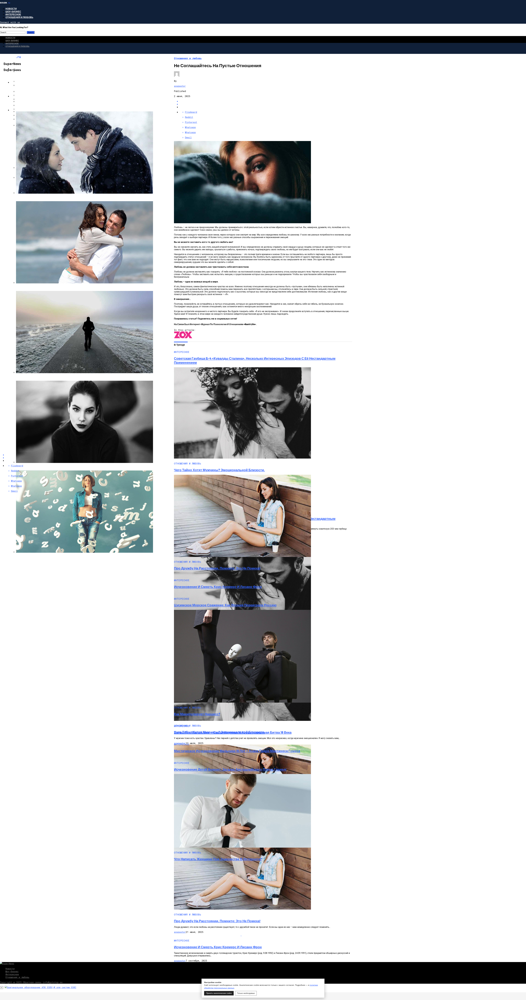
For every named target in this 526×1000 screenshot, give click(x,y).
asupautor (180, 86)
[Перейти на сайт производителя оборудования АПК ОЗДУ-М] (40, 987)
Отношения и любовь (19, 17)
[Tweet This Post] (265, 104)
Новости (11, 8)
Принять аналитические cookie (219, 993)
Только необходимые (246, 993)
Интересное (13, 14)
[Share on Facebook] (265, 101)
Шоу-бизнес (13, 11)
